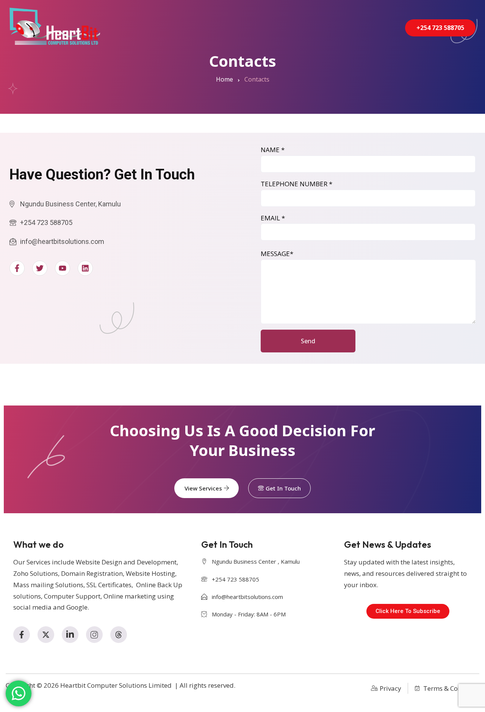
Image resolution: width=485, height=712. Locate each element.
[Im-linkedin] (70, 634)
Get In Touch (283, 488)
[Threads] (118, 634)
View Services (203, 488)
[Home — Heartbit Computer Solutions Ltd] (54, 26)
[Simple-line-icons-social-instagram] (94, 634)
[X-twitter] (46, 634)
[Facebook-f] (21, 634)
